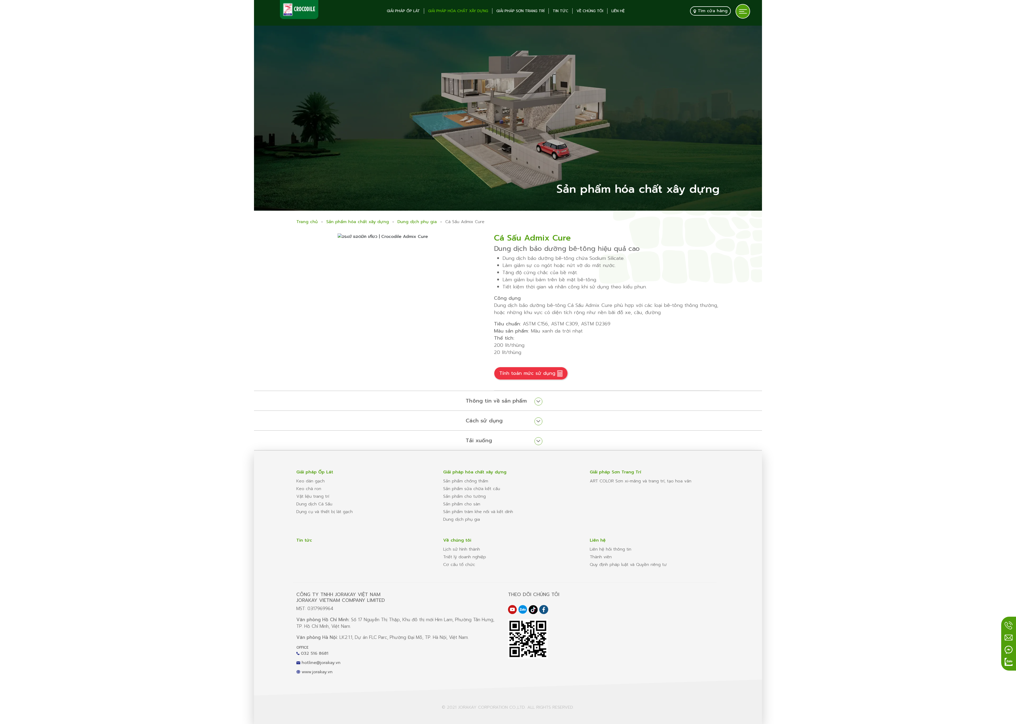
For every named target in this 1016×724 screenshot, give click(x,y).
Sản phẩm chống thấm (465, 481)
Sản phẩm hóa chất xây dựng (357, 222)
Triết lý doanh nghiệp (464, 557)
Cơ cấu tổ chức (459, 564)
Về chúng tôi (590, 11)
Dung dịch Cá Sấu (314, 504)
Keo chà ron (308, 489)
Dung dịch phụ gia (417, 222)
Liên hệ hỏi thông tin (610, 549)
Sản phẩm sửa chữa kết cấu (471, 489)
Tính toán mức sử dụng (528, 373)
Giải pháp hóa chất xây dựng (458, 11)
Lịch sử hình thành (461, 549)
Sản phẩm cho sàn (461, 504)
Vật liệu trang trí (312, 496)
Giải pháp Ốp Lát (403, 11)
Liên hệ (618, 11)
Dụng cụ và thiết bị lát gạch (324, 512)
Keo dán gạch (310, 481)
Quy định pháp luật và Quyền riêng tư (628, 564)
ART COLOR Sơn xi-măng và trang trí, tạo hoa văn (640, 481)
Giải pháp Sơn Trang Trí (520, 11)
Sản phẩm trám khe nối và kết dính (478, 512)
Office (302, 647)
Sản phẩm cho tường (464, 496)
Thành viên (601, 557)
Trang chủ (307, 222)
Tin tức (560, 11)
